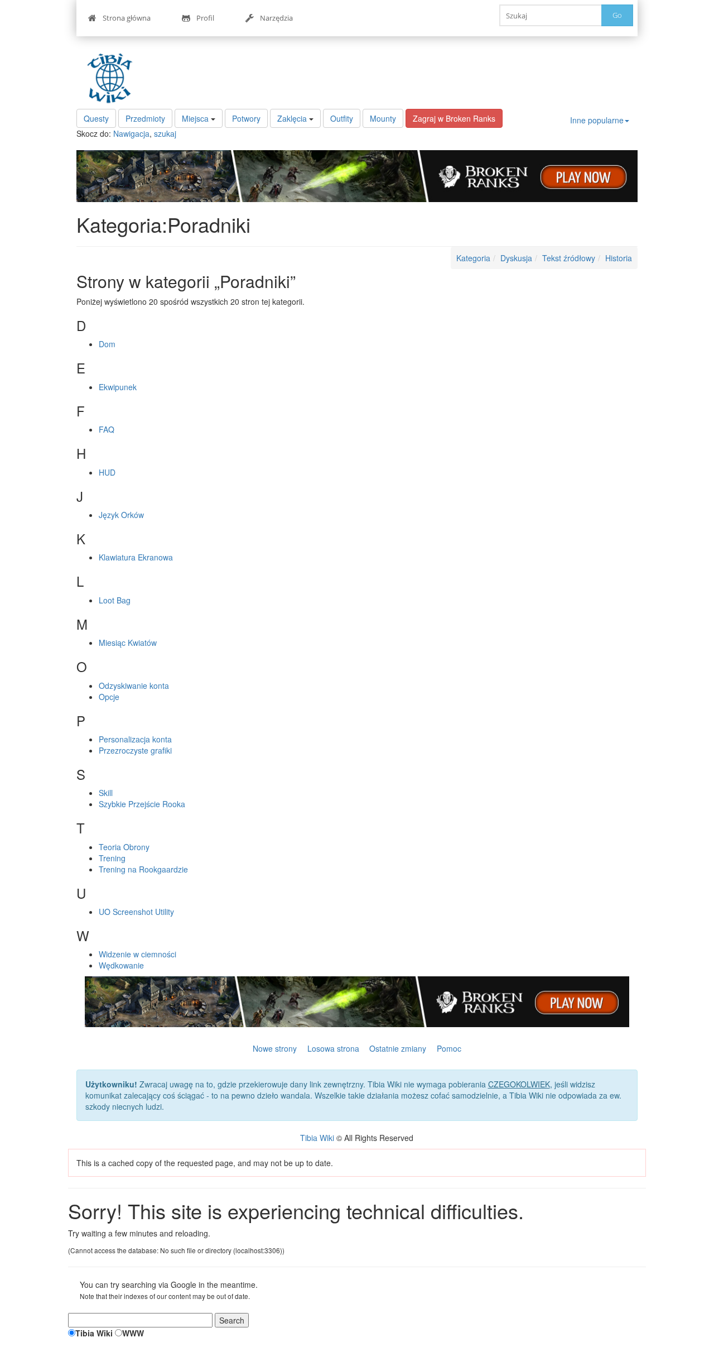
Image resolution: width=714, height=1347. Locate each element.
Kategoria (473, 257)
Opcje (109, 696)
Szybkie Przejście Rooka (142, 803)
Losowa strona (333, 1048)
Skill (106, 792)
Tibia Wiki (317, 1137)
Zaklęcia (292, 118)
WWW (133, 1333)
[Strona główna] (112, 78)
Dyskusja (516, 257)
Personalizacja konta (135, 739)
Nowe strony (275, 1048)
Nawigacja (131, 133)
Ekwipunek (118, 386)
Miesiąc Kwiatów (128, 642)
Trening (112, 858)
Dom (107, 343)
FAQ (106, 429)
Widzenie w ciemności (137, 954)
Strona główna (127, 18)
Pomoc (449, 1048)
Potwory (246, 118)
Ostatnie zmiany (397, 1048)
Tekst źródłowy (568, 257)
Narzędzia (276, 18)
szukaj (165, 133)
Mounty (383, 118)
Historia (618, 257)
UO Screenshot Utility (136, 911)
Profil (205, 18)
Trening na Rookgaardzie (143, 869)
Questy (96, 118)
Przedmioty (145, 118)
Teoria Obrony (124, 846)
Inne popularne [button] (597, 120)
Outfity (341, 118)
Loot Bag (115, 600)
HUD (107, 472)
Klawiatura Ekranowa (136, 557)
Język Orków (121, 514)
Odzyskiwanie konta (134, 685)
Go (617, 15)
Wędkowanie (121, 965)
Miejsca (195, 118)
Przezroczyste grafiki (135, 750)
